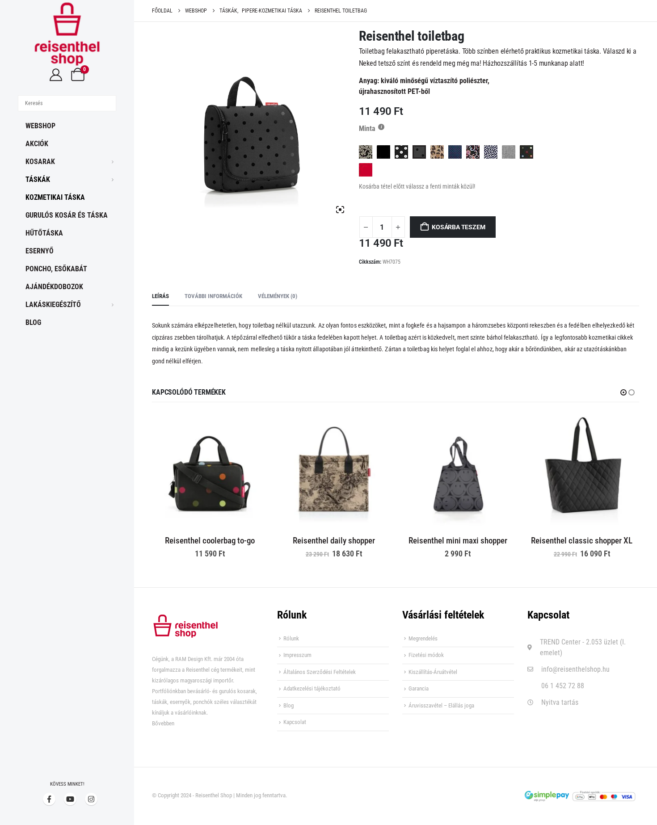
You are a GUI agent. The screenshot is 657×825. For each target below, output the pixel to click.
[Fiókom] (55, 74)
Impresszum (297, 655)
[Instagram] (91, 799)
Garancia (419, 688)
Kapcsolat (294, 722)
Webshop (40, 126)
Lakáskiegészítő (53, 304)
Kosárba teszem (458, 227)
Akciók (36, 143)
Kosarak (40, 161)
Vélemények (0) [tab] (277, 296)
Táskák (37, 179)
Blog (33, 322)
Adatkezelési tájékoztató (312, 688)
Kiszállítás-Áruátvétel (433, 672)
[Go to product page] (210, 470)
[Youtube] (70, 799)
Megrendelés (423, 638)
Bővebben (163, 723)
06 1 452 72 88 (562, 686)
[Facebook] (49, 799)
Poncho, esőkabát (56, 269)
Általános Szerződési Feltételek (319, 672)
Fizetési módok (426, 655)
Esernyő (39, 251)
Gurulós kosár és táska (66, 215)
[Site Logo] (67, 34)
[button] (623, 392)
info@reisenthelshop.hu (575, 669)
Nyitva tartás (559, 702)
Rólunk (291, 638)
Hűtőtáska (44, 233)
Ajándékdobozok (54, 286)
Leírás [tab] (160, 296)
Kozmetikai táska (55, 197)
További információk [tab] (213, 296)
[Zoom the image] (185, 619)
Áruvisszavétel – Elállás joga (441, 705)
